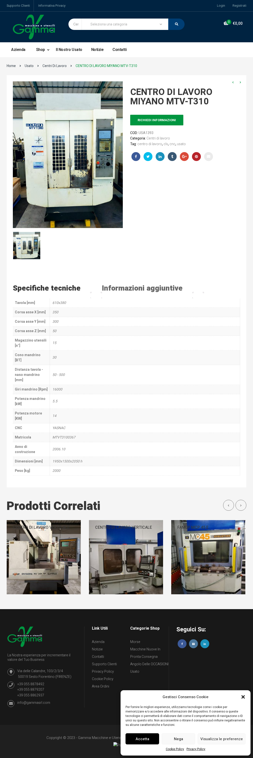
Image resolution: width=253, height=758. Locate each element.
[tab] (51, 288)
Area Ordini (100, 686)
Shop (41, 50)
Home (11, 66)
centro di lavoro (149, 144)
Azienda (18, 50)
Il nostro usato (69, 50)
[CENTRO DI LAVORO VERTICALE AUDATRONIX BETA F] (126, 557)
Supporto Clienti (18, 5)
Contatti (119, 50)
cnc (172, 144)
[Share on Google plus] (184, 156)
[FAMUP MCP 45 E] (208, 557)
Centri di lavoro (54, 66)
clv (166, 144)
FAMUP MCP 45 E (193, 527)
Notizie (97, 50)
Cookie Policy (175, 749)
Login (221, 5)
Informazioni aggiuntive (142, 288)
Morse (135, 641)
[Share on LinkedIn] (160, 156)
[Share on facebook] (135, 156)
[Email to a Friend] (208, 156)
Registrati (239, 5)
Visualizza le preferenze (221, 739)
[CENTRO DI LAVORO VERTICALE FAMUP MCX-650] (44, 557)
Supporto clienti (104, 664)
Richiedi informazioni (157, 120)
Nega (178, 739)
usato (181, 144)
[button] (243, 696)
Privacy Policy (196, 749)
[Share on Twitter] (148, 156)
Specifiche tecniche (47, 288)
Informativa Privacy (51, 5)
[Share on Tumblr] (172, 156)
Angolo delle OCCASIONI (149, 664)
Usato (29, 66)
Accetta (142, 739)
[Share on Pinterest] (196, 156)
